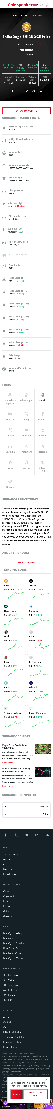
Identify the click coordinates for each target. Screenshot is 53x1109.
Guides (6, 911)
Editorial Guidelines (13, 1032)
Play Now (37, 1104)
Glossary (7, 916)
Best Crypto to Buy (12, 933)
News (6, 847)
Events (6, 906)
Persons (7, 901)
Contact (7, 1022)
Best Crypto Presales (13, 943)
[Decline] (46, 1079)
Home (14, 15)
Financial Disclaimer (13, 1042)
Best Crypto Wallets (13, 958)
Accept (16, 1094)
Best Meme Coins (12, 953)
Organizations (10, 896)
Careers (7, 1027)
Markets (7, 859)
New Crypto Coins (12, 948)
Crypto (6, 864)
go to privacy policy (35, 1094)
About (6, 1017)
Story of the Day (11, 854)
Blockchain (8, 869)
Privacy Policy (10, 1046)
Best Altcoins (9, 938)
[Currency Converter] (47, 5)
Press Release (10, 874)
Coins (24, 15)
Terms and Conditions (14, 1037)
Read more (7, 762)
